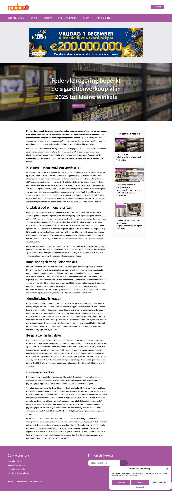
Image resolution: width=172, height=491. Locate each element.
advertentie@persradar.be (18, 473)
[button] (167, 469)
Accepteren (121, 482)
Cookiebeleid (140, 487)
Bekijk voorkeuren (159, 482)
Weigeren (140, 482)
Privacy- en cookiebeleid (17, 482)
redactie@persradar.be (17, 465)
